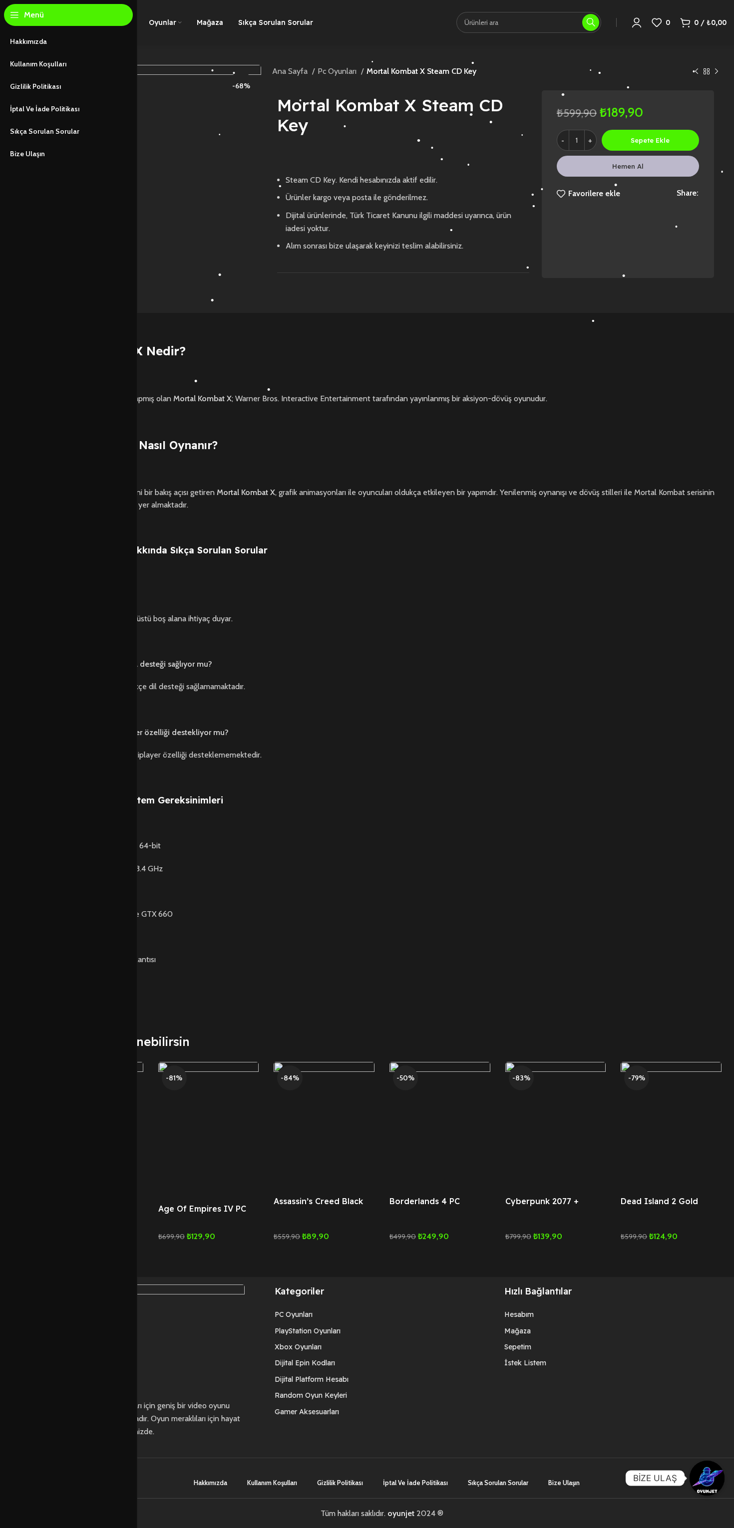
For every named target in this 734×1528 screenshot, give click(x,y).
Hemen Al (628, 166)
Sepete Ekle (650, 140)
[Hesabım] (637, 22)
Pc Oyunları (338, 71)
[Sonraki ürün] (717, 72)
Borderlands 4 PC (424, 1201)
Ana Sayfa (291, 71)
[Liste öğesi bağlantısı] (329, 1314)
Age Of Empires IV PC (202, 1209)
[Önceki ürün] (697, 72)
